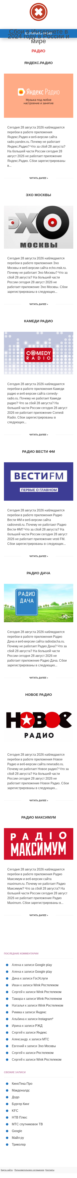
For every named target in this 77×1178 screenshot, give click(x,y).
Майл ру (18, 1137)
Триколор (19, 1144)
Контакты (49, 1170)
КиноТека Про (22, 1083)
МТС (45, 1039)
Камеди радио (38, 321)
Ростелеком (45, 1052)
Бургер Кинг (20, 1104)
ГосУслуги (40, 978)
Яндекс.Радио (38, 63)
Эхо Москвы (38, 195)
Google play (43, 965)
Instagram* (45, 1019)
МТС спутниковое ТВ (27, 1124)
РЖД (38, 1025)
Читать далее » (38, 178)
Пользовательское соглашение (29, 1170)
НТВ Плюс (19, 1117)
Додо (15, 1097)
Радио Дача (38, 573)
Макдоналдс (21, 1090)
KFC (15, 1110)
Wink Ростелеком (45, 985)
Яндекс (41, 1012)
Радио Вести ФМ (38, 452)
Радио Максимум (38, 817)
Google (17, 1131)
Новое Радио (38, 695)
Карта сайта (7, 1170)
